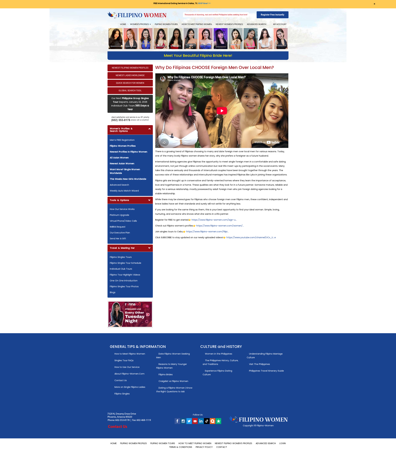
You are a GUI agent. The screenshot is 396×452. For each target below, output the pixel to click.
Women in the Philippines (218, 353)
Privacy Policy (204, 447)
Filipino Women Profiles (133, 443)
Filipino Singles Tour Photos (124, 286)
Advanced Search (256, 24)
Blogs (112, 292)
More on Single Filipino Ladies (129, 387)
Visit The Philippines (259, 364)
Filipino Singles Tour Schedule (125, 263)
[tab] (130, 160)
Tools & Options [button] (119, 200)
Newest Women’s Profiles (229, 24)
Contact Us (120, 380)
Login (282, 443)
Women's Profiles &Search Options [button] (121, 129)
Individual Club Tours (121, 268)
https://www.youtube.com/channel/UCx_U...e (251, 237)
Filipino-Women (265, 425)
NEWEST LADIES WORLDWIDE (130, 75)
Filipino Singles (122, 393)
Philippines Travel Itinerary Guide (266, 370)
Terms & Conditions (180, 447)
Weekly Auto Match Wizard (124, 190)
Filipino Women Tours (166, 24)
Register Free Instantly (272, 14)
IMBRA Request (117, 226)
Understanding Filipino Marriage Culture (265, 355)
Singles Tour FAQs (123, 360)
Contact (221, 447)
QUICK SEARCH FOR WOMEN (130, 83)
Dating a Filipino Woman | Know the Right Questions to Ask (174, 389)
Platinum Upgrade (119, 215)
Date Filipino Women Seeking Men (173, 355)
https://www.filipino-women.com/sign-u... (214, 219)
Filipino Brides (165, 374)
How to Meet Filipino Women (197, 24)
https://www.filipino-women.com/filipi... (207, 231)
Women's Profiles (139, 24)
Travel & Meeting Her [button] (122, 248)
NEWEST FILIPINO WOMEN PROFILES (130, 68)
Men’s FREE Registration (122, 140)
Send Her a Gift (118, 238)
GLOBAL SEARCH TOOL (130, 90)
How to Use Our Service (127, 367)
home (123, 24)
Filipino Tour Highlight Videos (125, 274)
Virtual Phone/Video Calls (123, 220)
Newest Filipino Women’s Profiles (233, 443)
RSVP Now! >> (204, 3)
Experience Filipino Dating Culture (217, 372)
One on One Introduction (124, 280)
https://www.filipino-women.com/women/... (220, 225)
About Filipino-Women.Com (129, 373)
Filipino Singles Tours (121, 257)
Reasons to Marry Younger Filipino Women (171, 366)
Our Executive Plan (120, 232)
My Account (279, 24)
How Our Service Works (122, 209)
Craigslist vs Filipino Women (173, 381)
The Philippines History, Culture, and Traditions (220, 362)
